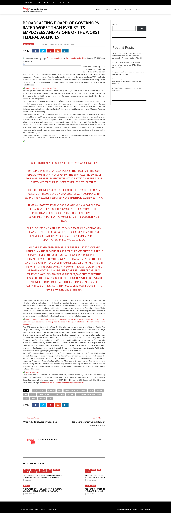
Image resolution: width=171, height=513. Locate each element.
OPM (26, 398)
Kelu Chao (35, 470)
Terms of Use (52, 510)
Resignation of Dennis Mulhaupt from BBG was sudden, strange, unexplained (95, 492)
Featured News (28, 44)
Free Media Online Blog (76, 58)
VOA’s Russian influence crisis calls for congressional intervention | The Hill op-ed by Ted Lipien (127, 65)
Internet (71, 394)
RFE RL (33, 398)
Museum (62, 2)
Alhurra (51, 390)
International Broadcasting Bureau (51, 394)
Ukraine (42, 398)
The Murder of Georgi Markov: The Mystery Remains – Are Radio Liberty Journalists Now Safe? (42, 491)
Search (114, 24)
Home (38, 2)
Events (53, 2)
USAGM (33, 471)
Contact (43, 510)
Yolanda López (46, 471)
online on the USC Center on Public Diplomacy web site (63, 383)
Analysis (26, 485)
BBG (59, 390)
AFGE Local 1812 (39, 390)
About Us (29, 510)
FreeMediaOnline (43, 44)
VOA (50, 398)
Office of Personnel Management (89, 394)
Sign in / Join (29, 2)
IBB (26, 394)
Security (56, 470)
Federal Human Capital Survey (75, 390)
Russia (49, 470)
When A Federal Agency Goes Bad (40, 421)
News (70, 2)
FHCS (91, 390)
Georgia (99, 390)
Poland (42, 470)
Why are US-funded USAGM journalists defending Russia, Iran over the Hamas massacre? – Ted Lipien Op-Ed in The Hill (127, 55)
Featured (26, 470)
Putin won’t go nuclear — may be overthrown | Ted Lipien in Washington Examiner (126, 81)
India (32, 394)
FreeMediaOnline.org (55, 58)
